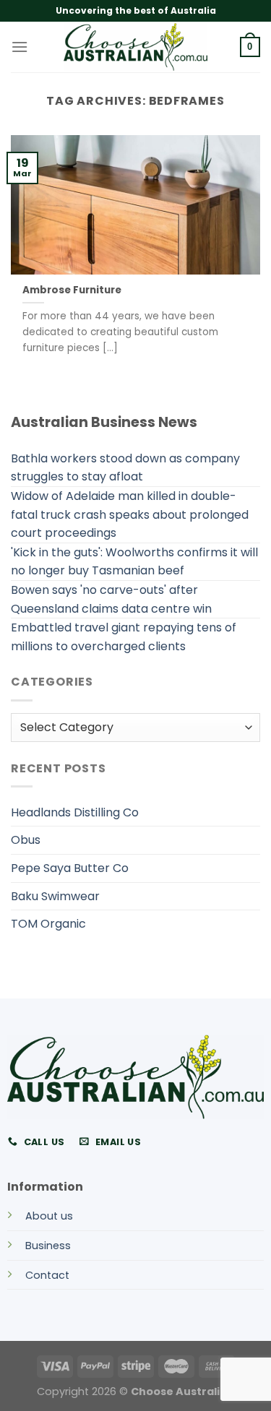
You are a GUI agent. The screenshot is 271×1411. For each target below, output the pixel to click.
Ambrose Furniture (71, 290)
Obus (25, 840)
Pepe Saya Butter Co (70, 868)
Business (48, 1245)
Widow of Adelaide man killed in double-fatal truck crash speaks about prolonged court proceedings (130, 514)
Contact (47, 1275)
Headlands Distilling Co (75, 812)
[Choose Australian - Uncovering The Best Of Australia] (136, 47)
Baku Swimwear (55, 896)
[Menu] (19, 46)
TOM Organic (48, 923)
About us (49, 1216)
